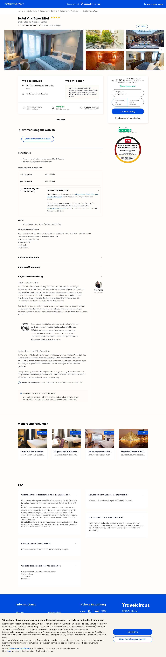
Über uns (20, 612)
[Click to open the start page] (136, 606)
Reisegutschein (54, 612)
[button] (43, 50)
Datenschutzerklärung (19, 648)
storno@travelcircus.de (56, 208)
